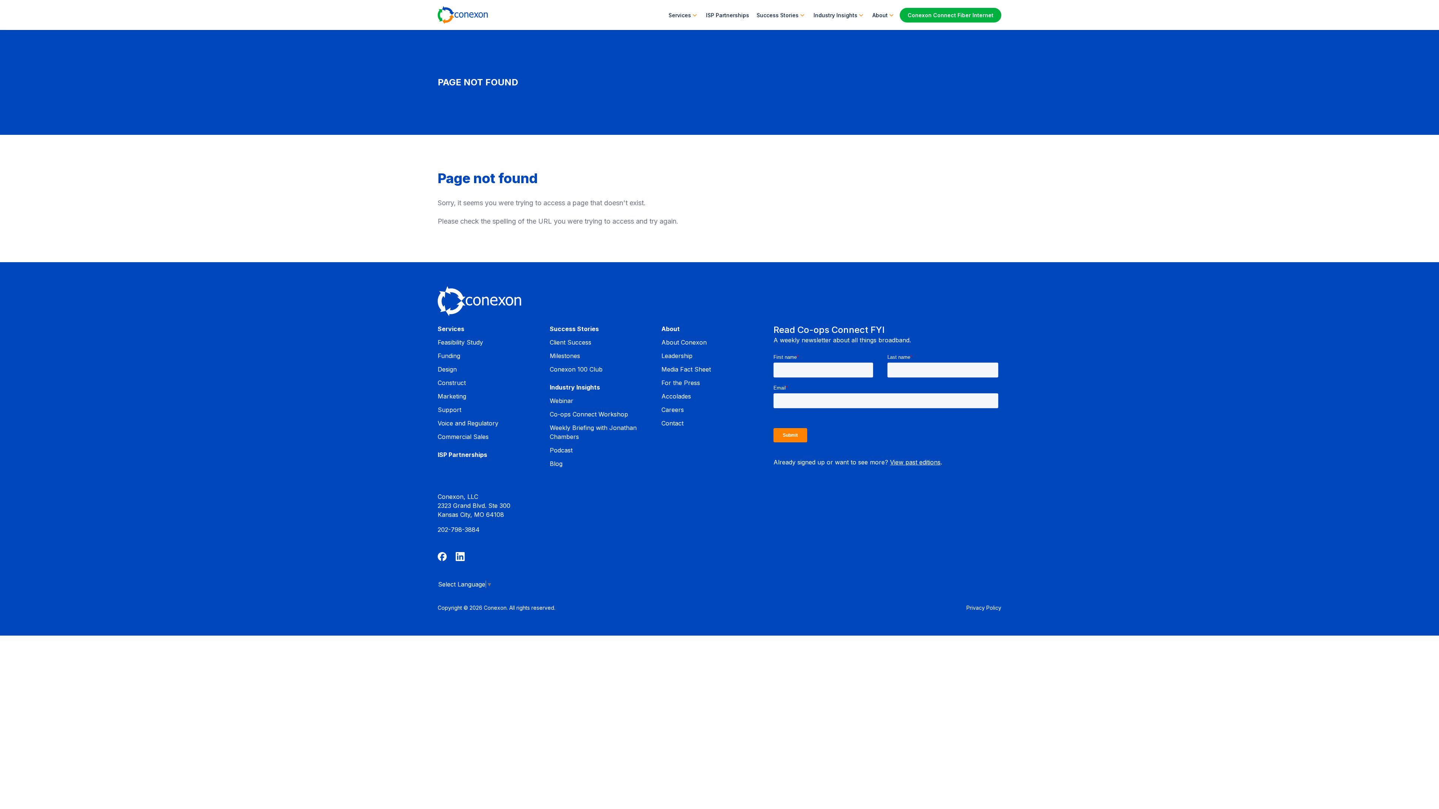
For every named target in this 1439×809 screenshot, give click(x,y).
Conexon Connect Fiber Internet (950, 15)
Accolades (676, 396)
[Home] (463, 15)
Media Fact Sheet (686, 369)
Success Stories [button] (778, 15)
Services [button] (680, 15)
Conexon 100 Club (576, 369)
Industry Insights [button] (835, 15)
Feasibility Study (460, 342)
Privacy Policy (983, 608)
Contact (672, 423)
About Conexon (684, 342)
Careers (672, 409)
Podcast (561, 450)
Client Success (570, 342)
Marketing (452, 396)
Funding (449, 356)
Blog (556, 463)
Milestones (565, 356)
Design (447, 369)
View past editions (915, 462)
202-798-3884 (459, 529)
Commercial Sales (463, 436)
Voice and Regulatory (468, 423)
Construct (452, 383)
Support (449, 409)
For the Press (680, 383)
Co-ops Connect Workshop (589, 414)
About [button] (880, 15)
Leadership (677, 356)
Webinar (561, 400)
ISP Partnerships (727, 15)
